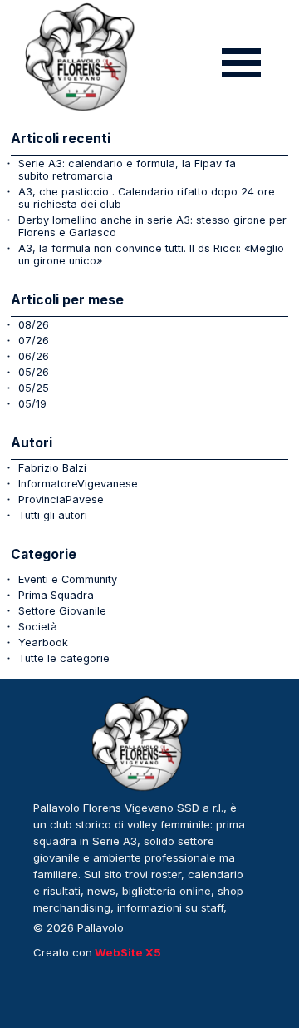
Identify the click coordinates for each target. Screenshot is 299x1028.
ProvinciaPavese (61, 499)
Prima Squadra (56, 595)
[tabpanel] (141, 866)
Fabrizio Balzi (52, 468)
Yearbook (43, 642)
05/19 (32, 404)
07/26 (33, 340)
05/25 (33, 388)
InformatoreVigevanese (78, 483)
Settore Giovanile (62, 611)
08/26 (33, 325)
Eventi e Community (67, 579)
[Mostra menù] (241, 62)
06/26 (33, 356)
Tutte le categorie (64, 658)
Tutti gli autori (52, 515)
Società (37, 626)
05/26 (33, 372)
